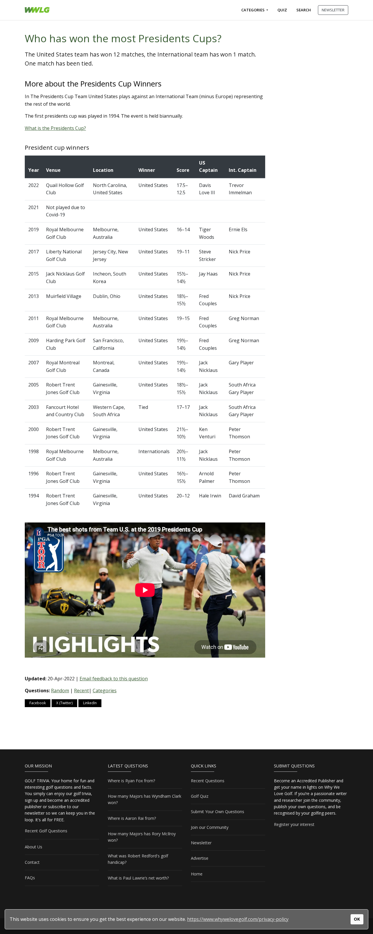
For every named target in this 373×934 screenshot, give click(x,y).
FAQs (30, 877)
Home (197, 874)
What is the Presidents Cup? (55, 128)
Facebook (37, 702)
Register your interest (294, 824)
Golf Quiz (199, 796)
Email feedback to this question (114, 678)
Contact (32, 862)
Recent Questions (207, 780)
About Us (33, 847)
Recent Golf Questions (46, 831)
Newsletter (201, 842)
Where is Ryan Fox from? (131, 780)
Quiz (282, 10)
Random (60, 690)
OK (357, 919)
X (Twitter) (64, 702)
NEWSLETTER (333, 10)
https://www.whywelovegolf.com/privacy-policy (237, 919)
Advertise (199, 858)
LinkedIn (90, 702)
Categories (253, 10)
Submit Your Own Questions (217, 811)
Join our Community (209, 827)
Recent (81, 690)
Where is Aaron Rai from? (132, 818)
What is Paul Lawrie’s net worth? (138, 878)
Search (303, 10)
